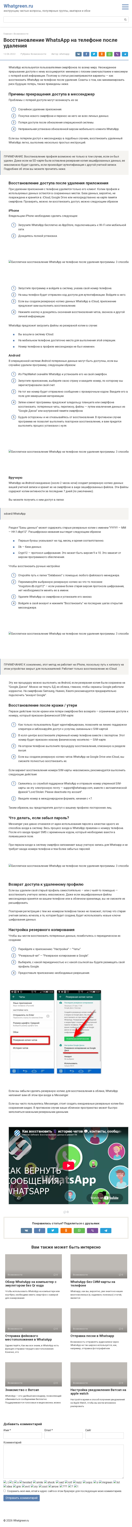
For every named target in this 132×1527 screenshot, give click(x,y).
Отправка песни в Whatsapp (92, 1336)
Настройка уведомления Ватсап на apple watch (98, 1391)
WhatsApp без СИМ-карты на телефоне (92, 1283)
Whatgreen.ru (18, 6)
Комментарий (12, 1442)
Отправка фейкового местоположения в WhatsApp (28, 1337)
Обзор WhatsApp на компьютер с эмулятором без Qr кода (31, 1283)
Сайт (88, 1430)
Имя (7, 1430)
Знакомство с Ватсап (22, 1390)
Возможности (38, 53)
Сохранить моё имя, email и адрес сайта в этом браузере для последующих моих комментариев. (64, 1491)
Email (48, 1430)
